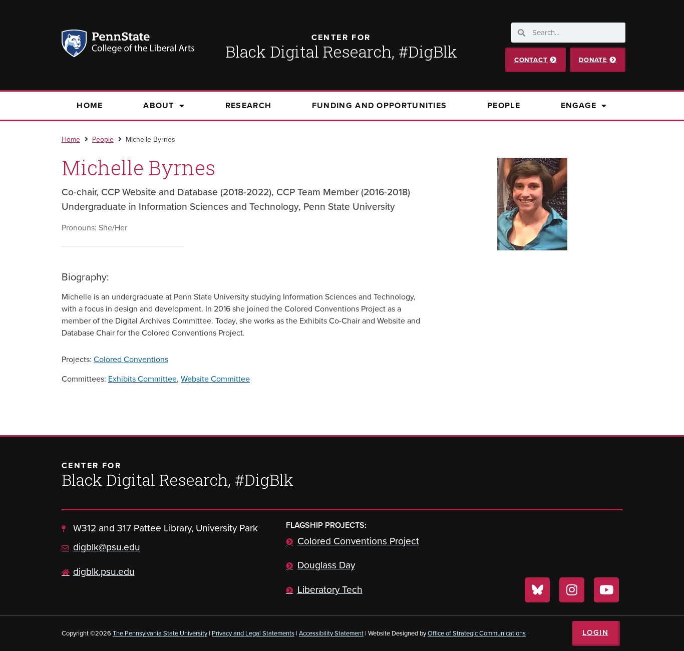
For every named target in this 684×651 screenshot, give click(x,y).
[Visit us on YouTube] (606, 589)
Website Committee (215, 379)
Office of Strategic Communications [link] (477, 633)
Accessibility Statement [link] (331, 633)
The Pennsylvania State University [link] (160, 633)
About (158, 105)
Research (248, 105)
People (503, 105)
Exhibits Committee (142, 379)
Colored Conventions (131, 359)
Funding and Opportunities (379, 105)
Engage (579, 105)
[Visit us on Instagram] (571, 589)
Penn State (76, 45)
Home (90, 105)
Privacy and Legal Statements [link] (253, 633)
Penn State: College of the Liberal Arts (142, 45)
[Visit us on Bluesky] (537, 589)
